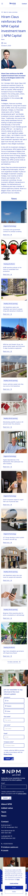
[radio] (14, 700)
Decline (14, 891)
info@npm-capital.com (10, 847)
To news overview (12, 662)
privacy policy (22, 793)
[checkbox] (14, 706)
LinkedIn (5, 850)
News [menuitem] (3, 815)
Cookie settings (14, 883)
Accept (14, 887)
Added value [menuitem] (7, 808)
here (18, 879)
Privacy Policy (8, 754)
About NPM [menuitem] (6, 804)
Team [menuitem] (3, 812)
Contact (24, 4)
